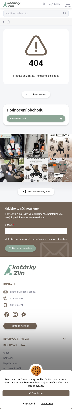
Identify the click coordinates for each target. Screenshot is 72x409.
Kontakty (8, 358)
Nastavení (29, 403)
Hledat (64, 13)
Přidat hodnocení (18, 118)
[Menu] (68, 4)
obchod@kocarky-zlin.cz (22, 291)
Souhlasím (37, 393)
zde (41, 385)
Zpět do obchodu (38, 94)
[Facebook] (6, 314)
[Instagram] (15, 314)
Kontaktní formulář (20, 326)
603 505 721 (16, 305)
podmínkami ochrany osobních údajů (50, 239)
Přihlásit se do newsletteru (20, 248)
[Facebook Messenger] (23, 314)
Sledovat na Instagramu (39, 191)
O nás (6, 352)
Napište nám (10, 363)
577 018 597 (16, 298)
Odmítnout (47, 403)
